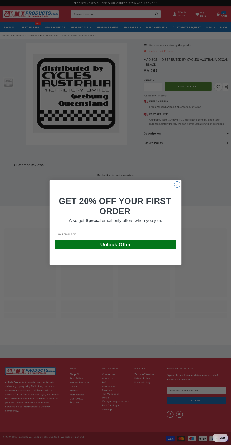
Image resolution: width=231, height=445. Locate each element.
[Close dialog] (177, 184)
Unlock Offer (115, 244)
